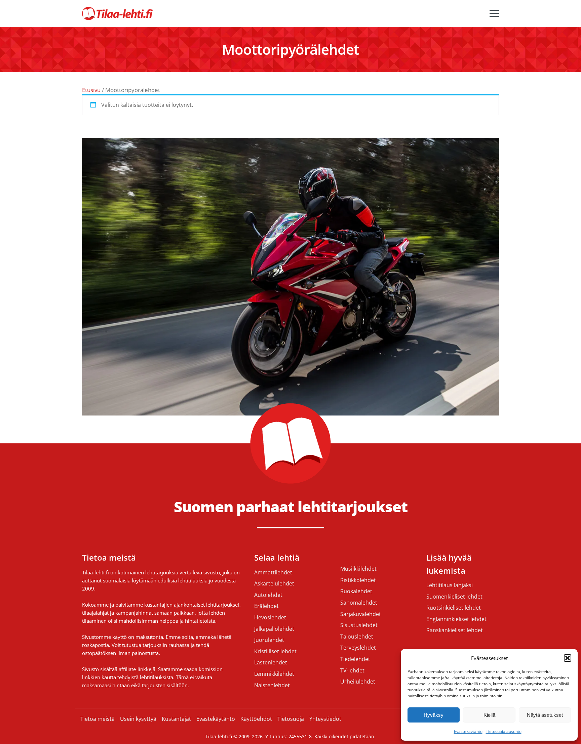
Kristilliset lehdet (275, 652)
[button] (567, 658)
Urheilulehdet (357, 682)
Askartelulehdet (274, 584)
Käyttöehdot (256, 719)
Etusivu (91, 90)
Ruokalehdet (356, 591)
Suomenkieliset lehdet (454, 597)
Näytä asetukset (545, 715)
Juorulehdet (269, 640)
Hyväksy (433, 715)
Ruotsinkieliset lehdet (453, 608)
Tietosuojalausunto (503, 731)
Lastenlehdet (270, 663)
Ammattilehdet (273, 573)
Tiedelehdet (355, 659)
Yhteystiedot (325, 719)
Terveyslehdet (358, 648)
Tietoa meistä (97, 719)
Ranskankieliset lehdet (454, 630)
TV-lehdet (352, 671)
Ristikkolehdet (358, 580)
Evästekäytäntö (468, 731)
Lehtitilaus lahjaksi (449, 585)
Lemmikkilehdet (274, 674)
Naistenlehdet (272, 686)
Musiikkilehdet (358, 569)
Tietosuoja (290, 719)
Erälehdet (266, 606)
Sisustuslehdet (359, 625)
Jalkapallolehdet (274, 629)
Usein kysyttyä (138, 719)
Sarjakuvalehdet (360, 614)
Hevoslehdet (270, 618)
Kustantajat (176, 719)
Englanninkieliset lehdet (456, 619)
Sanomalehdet (358, 603)
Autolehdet (268, 595)
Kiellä (489, 715)
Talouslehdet (356, 637)
